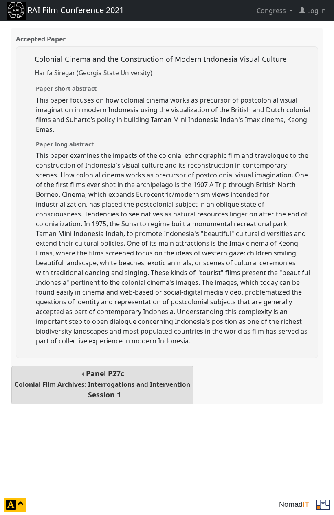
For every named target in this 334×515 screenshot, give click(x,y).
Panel (102, 384)
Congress (272, 10)
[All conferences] (323, 504)
